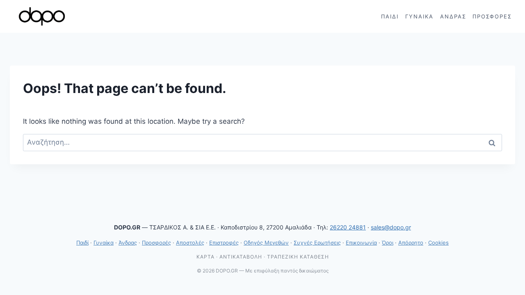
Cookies (438, 242)
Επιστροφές (224, 242)
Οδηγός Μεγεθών (266, 242)
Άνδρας (453, 16)
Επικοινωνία (361, 242)
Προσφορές (492, 16)
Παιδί (390, 16)
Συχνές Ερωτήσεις (317, 242)
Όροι (387, 242)
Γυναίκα (419, 16)
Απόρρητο (410, 242)
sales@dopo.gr (391, 227)
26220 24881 (348, 227)
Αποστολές (190, 242)
